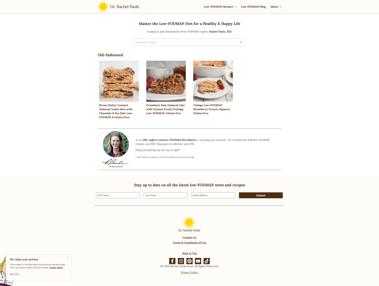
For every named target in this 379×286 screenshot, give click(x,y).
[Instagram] (181, 261)
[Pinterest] (189, 261)
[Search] (241, 42)
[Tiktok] (207, 261)
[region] (38, 267)
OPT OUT (14, 274)
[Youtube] (198, 261)
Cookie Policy (56, 267)
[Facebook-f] (172, 261)
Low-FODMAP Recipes (218, 6)
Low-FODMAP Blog (253, 6)
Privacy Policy (189, 272)
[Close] (68, 257)
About (274, 6)
